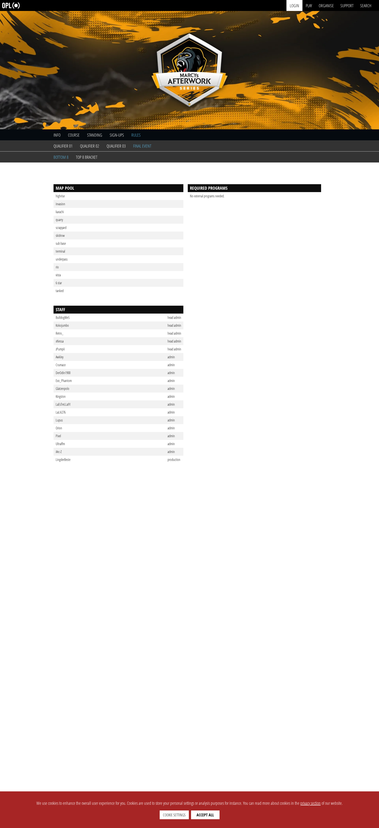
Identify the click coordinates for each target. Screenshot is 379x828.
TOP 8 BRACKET (86, 157)
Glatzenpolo (62, 388)
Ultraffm (60, 443)
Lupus (59, 420)
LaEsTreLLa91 (63, 404)
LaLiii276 (61, 412)
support (347, 5)
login (294, 5)
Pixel (58, 436)
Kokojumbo (62, 325)
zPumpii (60, 349)
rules (136, 135)
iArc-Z (59, 451)
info (57, 135)
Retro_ (59, 333)
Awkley (59, 357)
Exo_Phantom (64, 380)
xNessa (60, 341)
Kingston (61, 396)
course (74, 135)
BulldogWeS (63, 317)
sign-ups (117, 135)
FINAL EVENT (142, 146)
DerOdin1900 (63, 372)
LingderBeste (63, 459)
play (309, 5)
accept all (205, 814)
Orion (59, 428)
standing (94, 135)
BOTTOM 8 (61, 157)
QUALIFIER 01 (63, 146)
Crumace (61, 364)
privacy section (310, 803)
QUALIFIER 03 (116, 146)
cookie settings (174, 814)
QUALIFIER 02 (89, 146)
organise (326, 5)
